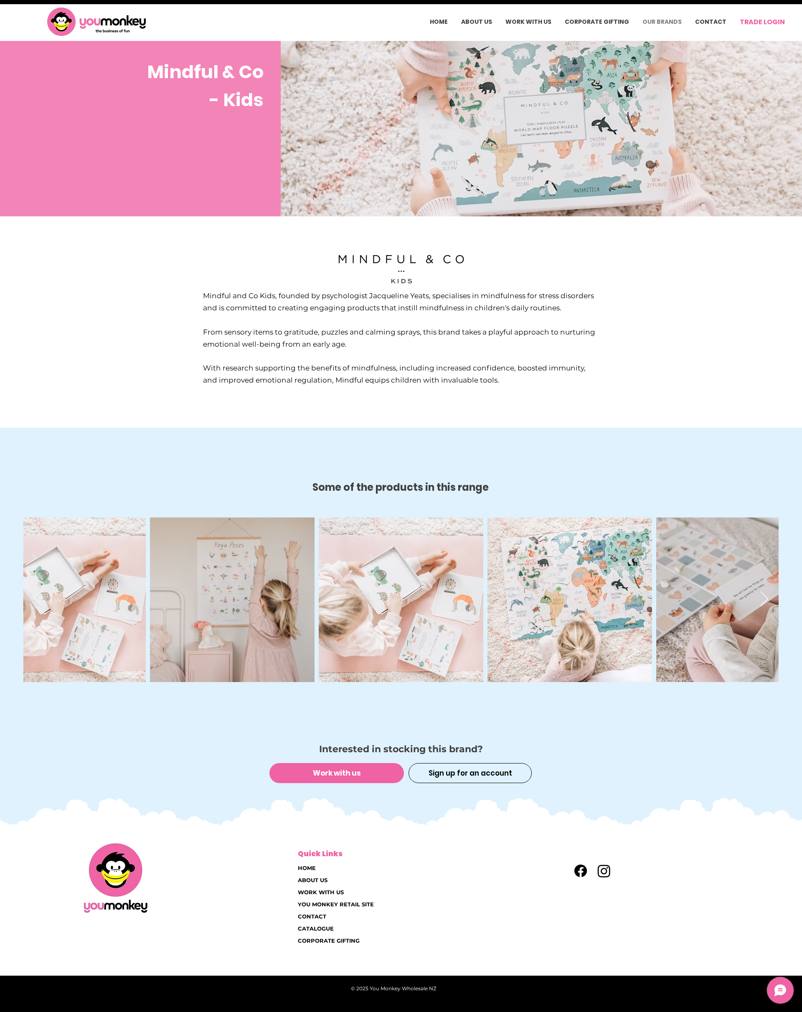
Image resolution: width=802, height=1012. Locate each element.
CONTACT (312, 916)
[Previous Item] (38, 599)
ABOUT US (312, 880)
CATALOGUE (316, 928)
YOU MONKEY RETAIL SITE (336, 904)
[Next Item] (764, 599)
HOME (307, 868)
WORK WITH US (321, 892)
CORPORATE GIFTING (329, 940)
